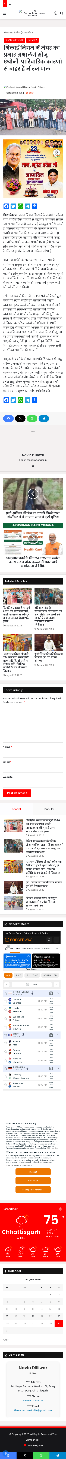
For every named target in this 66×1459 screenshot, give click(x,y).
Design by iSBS (35, 1445)
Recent (16, 809)
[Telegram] (44, 418)
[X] (20, 418)
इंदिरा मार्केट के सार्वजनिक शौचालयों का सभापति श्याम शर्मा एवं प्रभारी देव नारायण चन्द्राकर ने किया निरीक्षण (48, 616)
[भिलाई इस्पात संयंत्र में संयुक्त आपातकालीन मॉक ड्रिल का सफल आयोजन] (13, 903)
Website (7, 777)
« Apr (5, 1339)
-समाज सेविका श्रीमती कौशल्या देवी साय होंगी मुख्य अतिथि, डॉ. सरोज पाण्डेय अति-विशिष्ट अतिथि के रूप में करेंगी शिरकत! (16, 662)
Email (7, 762)
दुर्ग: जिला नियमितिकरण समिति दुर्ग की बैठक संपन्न (48, 657)
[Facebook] (8, 418)
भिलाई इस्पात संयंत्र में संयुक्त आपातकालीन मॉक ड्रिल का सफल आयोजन (41, 901)
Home (9, 32)
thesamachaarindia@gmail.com (33, 1410)
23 (59, 1316)
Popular (49, 809)
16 (59, 1309)
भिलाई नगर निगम (24, 32)
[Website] (33, 466)
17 (7, 1316)
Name (7, 747)
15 (50, 1309)
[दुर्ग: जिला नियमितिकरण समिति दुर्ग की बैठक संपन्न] (48, 642)
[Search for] (61, 15)
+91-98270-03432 (33, 1400)
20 (33, 1316)
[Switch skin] (55, 15)
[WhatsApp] (32, 418)
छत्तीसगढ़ (32, 40)
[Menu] (4, 15)
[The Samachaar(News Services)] (33, 13)
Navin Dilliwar (38, 87)
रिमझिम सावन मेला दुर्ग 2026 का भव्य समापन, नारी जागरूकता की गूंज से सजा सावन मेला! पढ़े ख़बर (16, 614)
